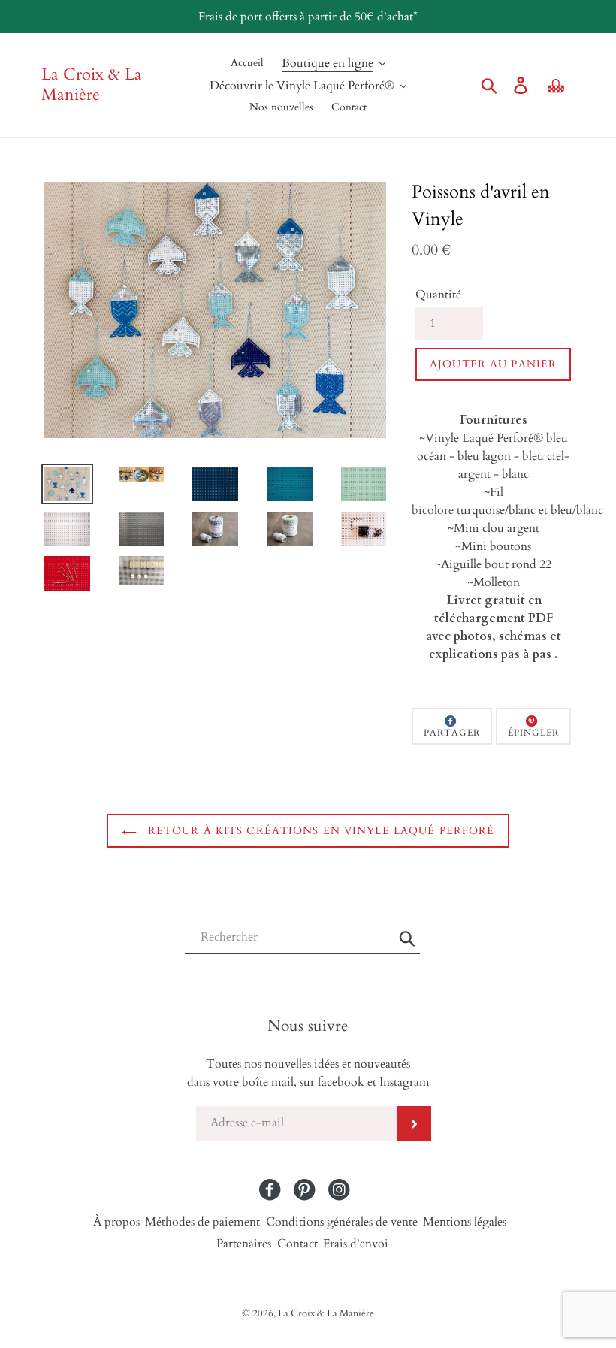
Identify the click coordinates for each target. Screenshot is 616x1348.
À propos (116, 1222)
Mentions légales (464, 1222)
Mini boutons (496, 546)
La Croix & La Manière (91, 85)
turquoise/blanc (496, 510)
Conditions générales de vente (342, 1222)
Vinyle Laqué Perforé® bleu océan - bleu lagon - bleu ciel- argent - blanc (493, 456)
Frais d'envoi (355, 1243)
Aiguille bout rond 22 (496, 564)
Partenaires (243, 1243)
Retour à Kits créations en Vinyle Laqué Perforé (319, 831)
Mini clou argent (496, 528)
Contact (297, 1243)
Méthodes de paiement (202, 1222)
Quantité (438, 294)
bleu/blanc (577, 510)
